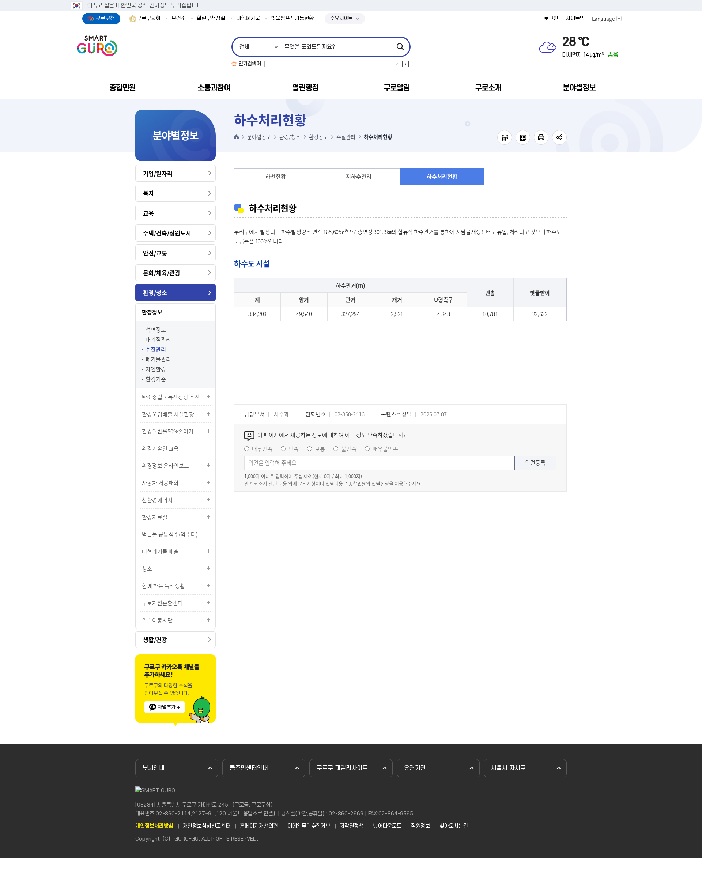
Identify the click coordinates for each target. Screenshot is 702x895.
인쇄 (541, 137)
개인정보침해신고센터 (206, 826)
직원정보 (420, 826)
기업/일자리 (158, 173)
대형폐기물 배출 (160, 551)
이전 (397, 64)
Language (603, 19)
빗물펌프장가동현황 (292, 19)
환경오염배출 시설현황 (168, 414)
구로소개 (488, 88)
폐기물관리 (158, 359)
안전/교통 (155, 253)
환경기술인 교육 (160, 448)
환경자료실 (154, 517)
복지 (148, 193)
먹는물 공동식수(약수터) (170, 534)
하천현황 (275, 176)
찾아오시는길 (453, 826)
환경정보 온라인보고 (165, 466)
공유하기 (559, 137)
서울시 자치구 (508, 768)
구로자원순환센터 (162, 603)
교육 (148, 213)
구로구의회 (149, 19)
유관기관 (415, 768)
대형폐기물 (248, 19)
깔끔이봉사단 (157, 620)
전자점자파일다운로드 (523, 137)
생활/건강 (155, 639)
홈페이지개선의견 (259, 826)
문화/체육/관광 (161, 272)
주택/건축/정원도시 (167, 232)
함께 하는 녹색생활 (163, 586)
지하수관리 (358, 176)
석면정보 (156, 330)
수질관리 (156, 349)
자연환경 (156, 369)
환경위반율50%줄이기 (167, 431)
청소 (147, 569)
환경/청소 (155, 292)
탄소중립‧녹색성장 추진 (171, 397)
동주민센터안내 (249, 768)
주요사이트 (341, 18)
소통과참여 (213, 88)
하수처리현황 (442, 176)
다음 (405, 64)
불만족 (348, 449)
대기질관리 (158, 340)
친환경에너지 (157, 500)
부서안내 (154, 768)
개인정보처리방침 (154, 826)
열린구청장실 (211, 19)
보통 (320, 449)
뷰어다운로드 (387, 826)
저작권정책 (351, 826)
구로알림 (397, 88)
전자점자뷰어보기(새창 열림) (504, 137)
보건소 (178, 19)
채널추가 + (169, 707)
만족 (293, 449)
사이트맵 (575, 19)
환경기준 (156, 379)
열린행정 (305, 88)
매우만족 (262, 449)
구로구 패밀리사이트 (342, 768)
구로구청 (105, 18)
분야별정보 (579, 88)
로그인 (551, 19)
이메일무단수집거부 (308, 826)
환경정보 (152, 312)
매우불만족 (385, 449)
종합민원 (122, 88)
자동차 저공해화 (160, 483)
